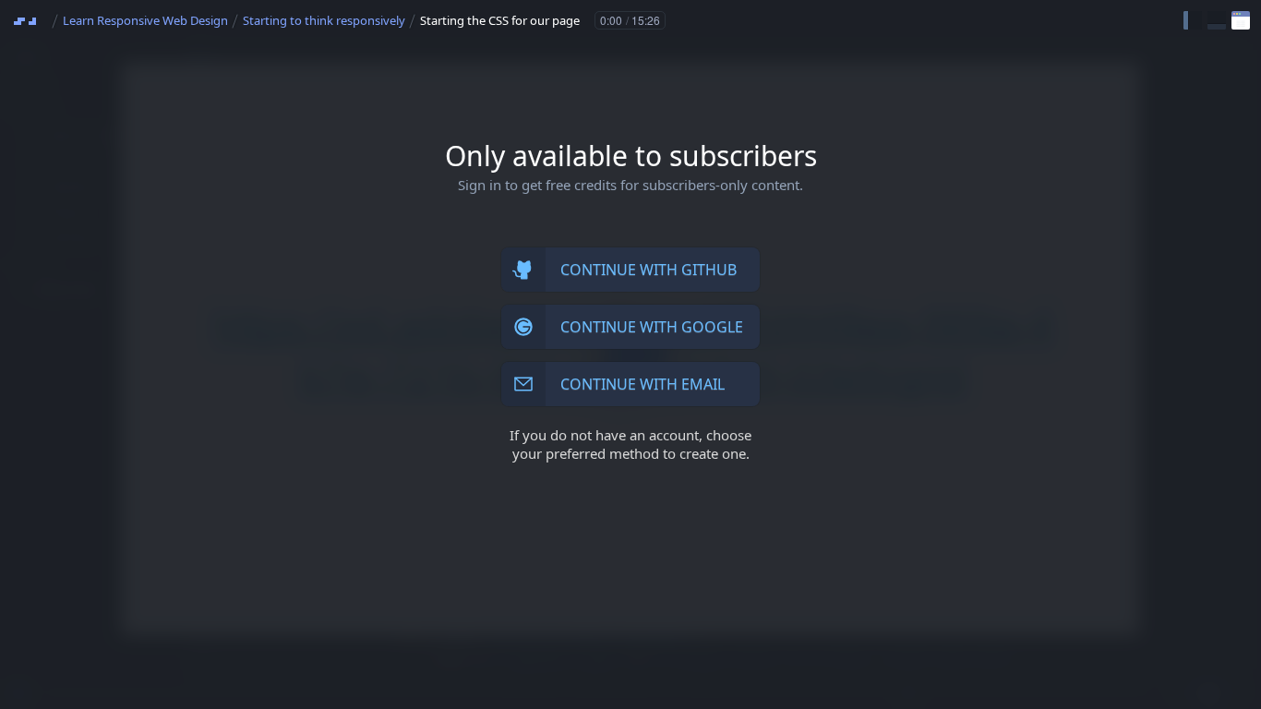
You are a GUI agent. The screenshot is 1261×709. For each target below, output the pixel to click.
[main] (630, 354)
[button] (1193, 20)
